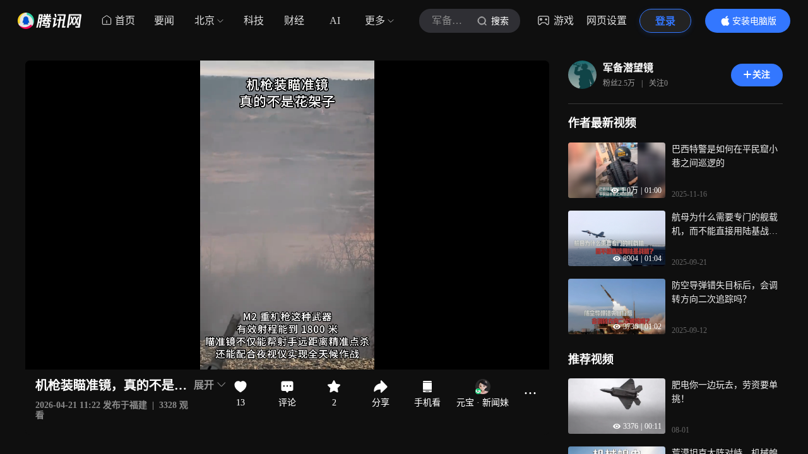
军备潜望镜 (628, 67)
